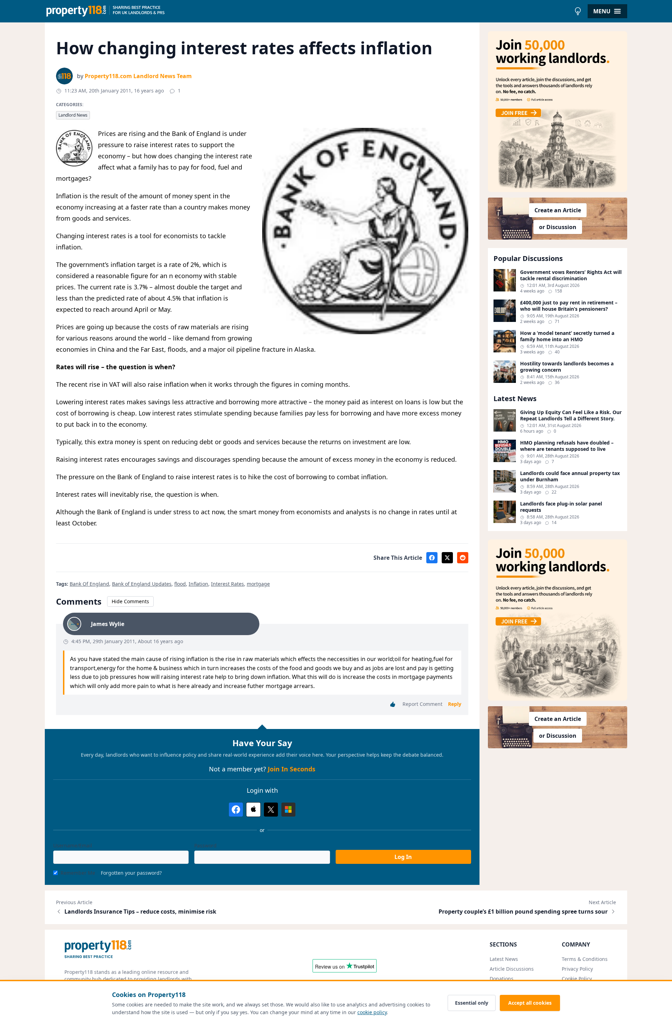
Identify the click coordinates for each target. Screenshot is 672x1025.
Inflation (198, 583)
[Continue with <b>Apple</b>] (253, 810)
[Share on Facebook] (432, 557)
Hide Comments (130, 601)
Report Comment (422, 704)
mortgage (258, 583)
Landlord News (73, 115)
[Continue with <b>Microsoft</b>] (288, 810)
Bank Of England (89, 583)
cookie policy (372, 1012)
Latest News (504, 959)
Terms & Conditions (585, 959)
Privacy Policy (577, 968)
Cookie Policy (577, 978)
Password (205, 845)
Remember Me (78, 872)
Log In (403, 857)
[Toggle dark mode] (578, 11)
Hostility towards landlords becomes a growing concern (567, 366)
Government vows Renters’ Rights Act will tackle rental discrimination (571, 275)
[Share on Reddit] (462, 557)
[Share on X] (447, 557)
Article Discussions (512, 968)
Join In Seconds (291, 769)
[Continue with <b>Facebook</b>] (236, 810)
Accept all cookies (530, 1002)
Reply (454, 704)
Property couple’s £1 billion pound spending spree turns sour (523, 911)
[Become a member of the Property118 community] (557, 111)
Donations (501, 978)
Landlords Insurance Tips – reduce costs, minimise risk (140, 911)
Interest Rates (227, 583)
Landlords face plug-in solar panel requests (561, 507)
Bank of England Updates (142, 583)
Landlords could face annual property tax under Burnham (570, 476)
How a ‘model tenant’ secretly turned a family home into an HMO (567, 336)
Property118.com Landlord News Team (138, 76)
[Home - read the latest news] (308, 11)
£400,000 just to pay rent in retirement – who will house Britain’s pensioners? (568, 306)
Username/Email (72, 845)
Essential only (471, 1002)
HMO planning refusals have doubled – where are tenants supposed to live (567, 446)
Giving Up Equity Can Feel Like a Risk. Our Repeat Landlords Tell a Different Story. (571, 415)
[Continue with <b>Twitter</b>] (271, 810)
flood (180, 583)
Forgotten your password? (131, 872)
